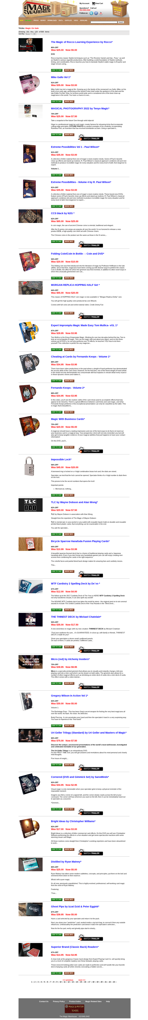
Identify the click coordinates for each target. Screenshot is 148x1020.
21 (106, 982)
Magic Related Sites (93, 1001)
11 (65, 982)
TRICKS (36, 20)
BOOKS (43, 20)
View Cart (99, 3)
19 (98, 982)
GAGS (76, 20)
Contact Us (44, 1001)
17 (89, 982)
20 (102, 982)
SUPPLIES (68, 20)
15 (81, 982)
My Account (85, 3)
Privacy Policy (59, 1001)
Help (108, 1001)
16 (85, 982)
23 (114, 982)
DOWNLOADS (52, 20)
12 (69, 982)
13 (73, 982)
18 (93, 982)
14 (77, 982)
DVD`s (61, 20)
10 (61, 982)
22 (110, 982)
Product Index (75, 1001)
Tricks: (22, 28)
